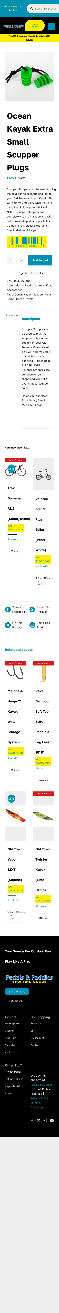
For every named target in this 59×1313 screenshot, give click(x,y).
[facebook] (32, 1120)
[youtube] (52, 1120)
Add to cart (40, 260)
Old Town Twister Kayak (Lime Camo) (42, 869)
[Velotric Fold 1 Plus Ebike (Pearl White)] (43, 474)
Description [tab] (11, 315)
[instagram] (45, 1120)
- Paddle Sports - (33, 285)
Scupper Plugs (42, 294)
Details (16, 551)
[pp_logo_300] (13, 26)
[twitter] (38, 1120)
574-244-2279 (10, 6)
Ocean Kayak (23, 294)
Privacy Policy (39, 1098)
